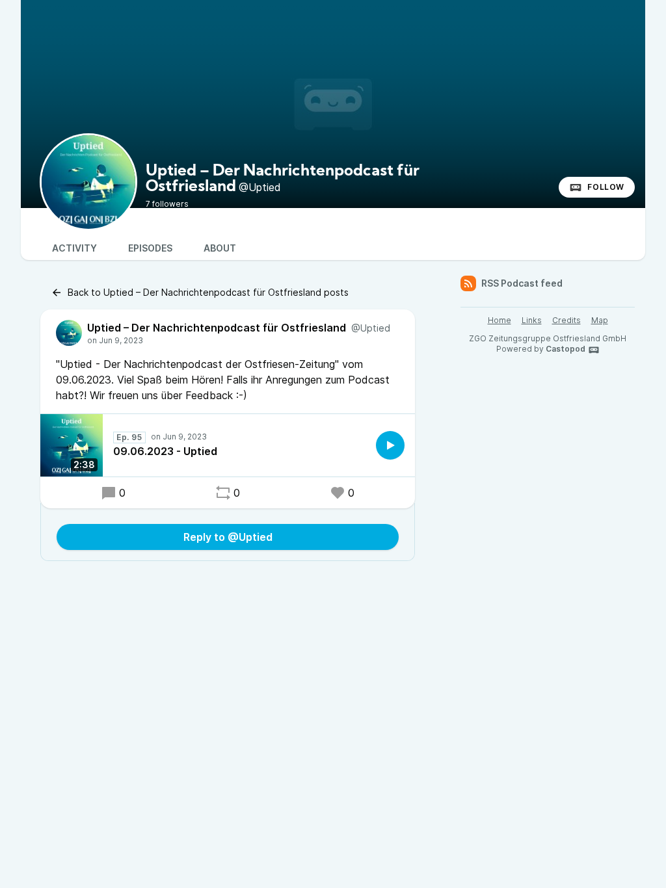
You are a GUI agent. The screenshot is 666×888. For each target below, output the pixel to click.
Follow (605, 187)
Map (599, 320)
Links (532, 320)
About (220, 248)
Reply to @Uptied (228, 536)
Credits (566, 320)
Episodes (150, 248)
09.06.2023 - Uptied (165, 451)
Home (499, 320)
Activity (74, 248)
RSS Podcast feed (522, 283)
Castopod (565, 349)
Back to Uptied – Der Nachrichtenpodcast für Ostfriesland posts (208, 292)
